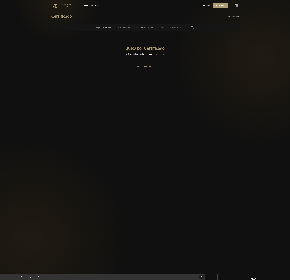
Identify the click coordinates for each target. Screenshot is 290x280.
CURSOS (85, 6)
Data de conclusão (148, 28)
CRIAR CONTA (220, 6)
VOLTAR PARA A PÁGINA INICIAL (145, 66)
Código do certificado (102, 28)
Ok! (202, 277)
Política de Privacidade (46, 277)
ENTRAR (206, 6)
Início (228, 16)
